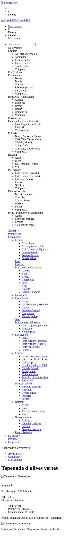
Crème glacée (22, 200)
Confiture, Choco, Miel (27, 148)
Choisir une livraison (12, 500)
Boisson (12, 154)
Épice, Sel (27, 380)
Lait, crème (21, 90)
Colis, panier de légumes (35, 249)
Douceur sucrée (16, 191)
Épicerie (12, 133)
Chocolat (20, 197)
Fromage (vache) (24, 87)
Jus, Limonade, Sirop (26, 163)
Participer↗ (14, 438)
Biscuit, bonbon (23, 194)
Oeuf (11, 121)
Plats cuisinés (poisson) (27, 176)
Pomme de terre (23, 63)
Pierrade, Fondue (31, 291)
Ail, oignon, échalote (26, 53)
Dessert (19, 203)
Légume (12, 50)
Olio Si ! (26, 508)
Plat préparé (14, 169)
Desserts (26, 395)
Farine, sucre (29, 371)
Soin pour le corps (24, 224)
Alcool (18, 157)
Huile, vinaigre (30, 374)
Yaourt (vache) (30, 316)
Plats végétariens (24, 179)
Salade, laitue (22, 66)
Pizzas (18, 182)
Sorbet (18, 206)
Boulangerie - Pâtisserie (26, 121)
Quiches (19, 185)
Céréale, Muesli (23, 142)
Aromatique (21, 56)
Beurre (18, 78)
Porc (24, 282)
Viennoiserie (21, 130)
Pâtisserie (20, 127)
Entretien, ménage (24, 218)
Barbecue (20, 102)
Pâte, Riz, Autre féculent (35, 377)
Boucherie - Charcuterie (21, 96)
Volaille (26, 288)
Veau (24, 285)
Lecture (19, 221)
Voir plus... (21, 69)
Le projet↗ (14, 435)
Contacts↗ (14, 442)
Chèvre (19, 84)
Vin (17, 166)
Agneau (19, 99)
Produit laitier (15, 75)
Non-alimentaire (34, 212)
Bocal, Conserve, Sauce (28, 136)
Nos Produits (15, 47)
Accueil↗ (13, 230)
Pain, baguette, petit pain (28, 124)
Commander (14, 236)
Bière (18, 160)
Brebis (18, 81)
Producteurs (14, 233)
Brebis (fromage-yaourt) (35, 304)
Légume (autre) (23, 60)
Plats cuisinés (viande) (27, 173)
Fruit (10, 72)
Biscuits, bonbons (31, 386)
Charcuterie (21, 111)
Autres (18, 215)
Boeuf (18, 108)
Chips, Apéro (22, 145)
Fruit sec (17, 72)
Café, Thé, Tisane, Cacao (28, 139)
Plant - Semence (16, 212)
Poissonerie (14, 118)
